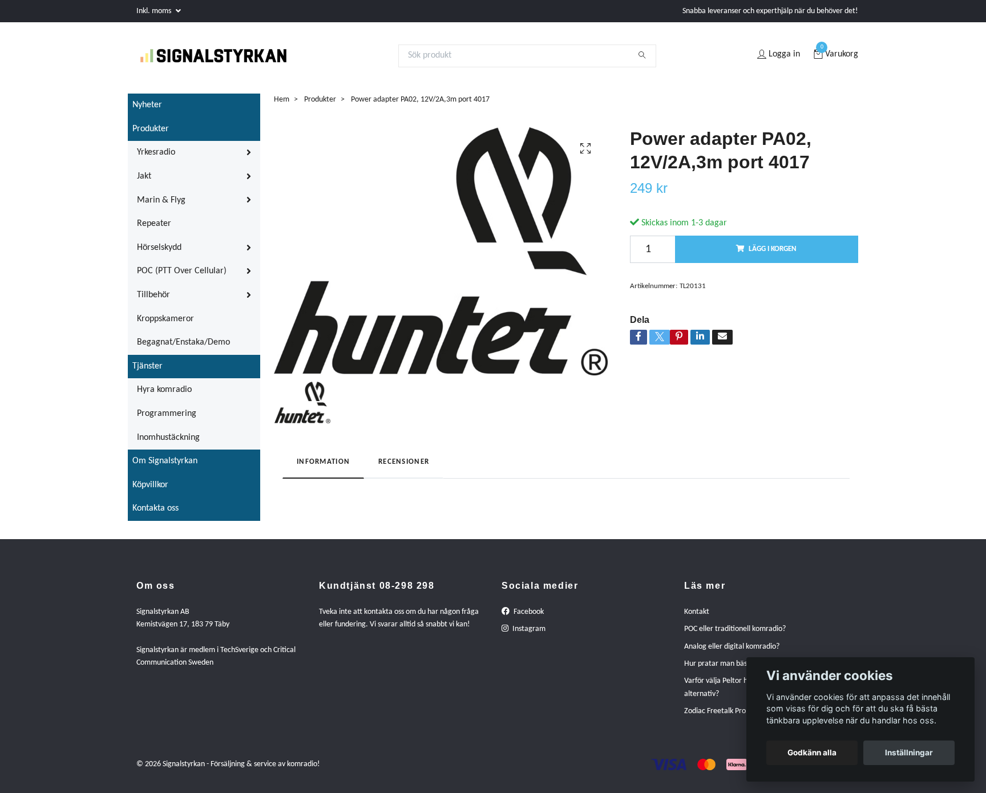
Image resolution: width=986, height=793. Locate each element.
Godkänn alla (812, 752)
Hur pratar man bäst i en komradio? (741, 670)
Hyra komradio (164, 396)
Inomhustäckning (168, 443)
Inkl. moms (154, 11)
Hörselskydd (159, 253)
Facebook (528, 618)
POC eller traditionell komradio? (735, 635)
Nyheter (147, 111)
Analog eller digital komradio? (731, 653)
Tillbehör (153, 301)
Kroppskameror (165, 325)
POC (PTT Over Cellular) (182, 277)
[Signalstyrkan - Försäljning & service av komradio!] (227, 59)
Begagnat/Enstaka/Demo (183, 348)
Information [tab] (323, 468)
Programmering (166, 419)
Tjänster (147, 372)
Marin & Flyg (161, 206)
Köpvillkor (150, 491)
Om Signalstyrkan (164, 467)
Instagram (528, 635)
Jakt (144, 182)
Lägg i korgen (773, 255)
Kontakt (696, 618)
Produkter (150, 135)
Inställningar (909, 752)
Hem (281, 106)
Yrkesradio (156, 159)
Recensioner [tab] (403, 468)
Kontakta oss (155, 514)
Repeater (154, 229)
